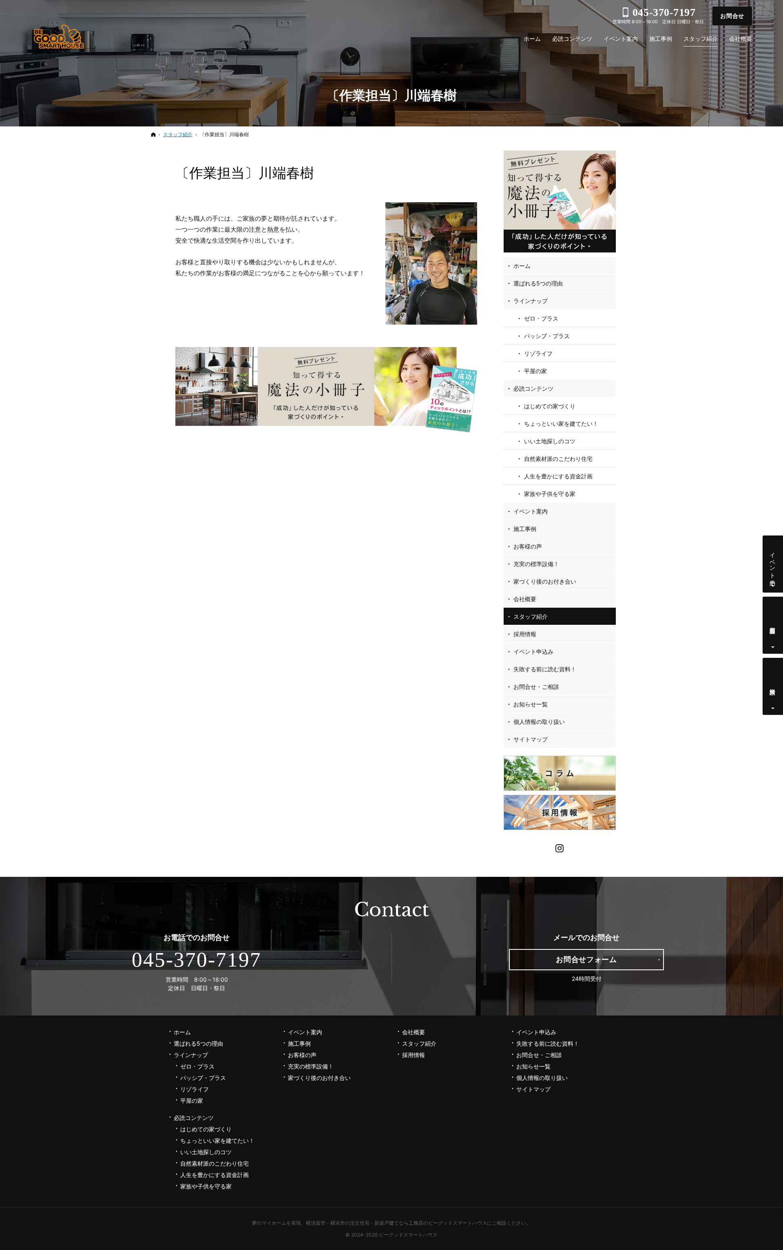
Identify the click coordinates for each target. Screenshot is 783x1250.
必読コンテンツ (533, 388)
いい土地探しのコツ (549, 441)
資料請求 (773, 685)
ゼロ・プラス (541, 318)
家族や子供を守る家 (549, 493)
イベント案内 (530, 511)
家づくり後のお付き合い (544, 581)
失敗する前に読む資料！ (544, 669)
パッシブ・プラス (547, 335)
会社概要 (524, 598)
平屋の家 (535, 370)
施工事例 (524, 528)
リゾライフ (538, 353)
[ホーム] (153, 134)
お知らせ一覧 (530, 704)
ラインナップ (530, 300)
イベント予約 (773, 562)
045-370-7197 (197, 959)
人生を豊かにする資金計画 (558, 476)
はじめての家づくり (549, 406)
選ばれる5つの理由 (538, 283)
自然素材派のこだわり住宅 (558, 458)
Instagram (559, 847)
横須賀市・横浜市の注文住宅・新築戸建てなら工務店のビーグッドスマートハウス (396, 1223)
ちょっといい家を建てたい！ (561, 423)
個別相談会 (773, 623)
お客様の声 (527, 546)
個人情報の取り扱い (539, 721)
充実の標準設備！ (536, 563)
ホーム (522, 265)
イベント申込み (533, 651)
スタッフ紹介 (530, 616)
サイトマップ (530, 739)
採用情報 (524, 634)
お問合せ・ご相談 (536, 686)
